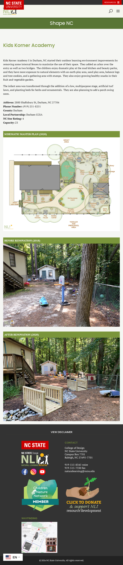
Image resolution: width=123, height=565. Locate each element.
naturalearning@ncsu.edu (80, 471)
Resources (110, 2)
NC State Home (16, 2)
